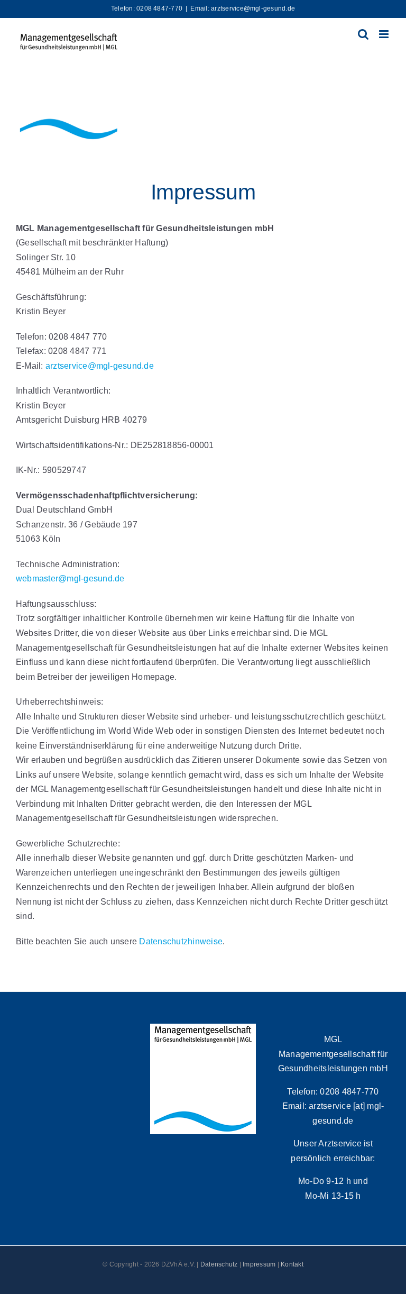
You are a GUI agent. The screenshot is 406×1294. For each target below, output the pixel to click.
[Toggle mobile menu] (384, 34)
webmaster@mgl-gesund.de (70, 578)
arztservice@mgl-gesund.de (99, 365)
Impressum (259, 1264)
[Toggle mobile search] (363, 34)
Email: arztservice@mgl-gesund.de (242, 8)
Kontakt (292, 1264)
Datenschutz (219, 1264)
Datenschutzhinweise (181, 941)
